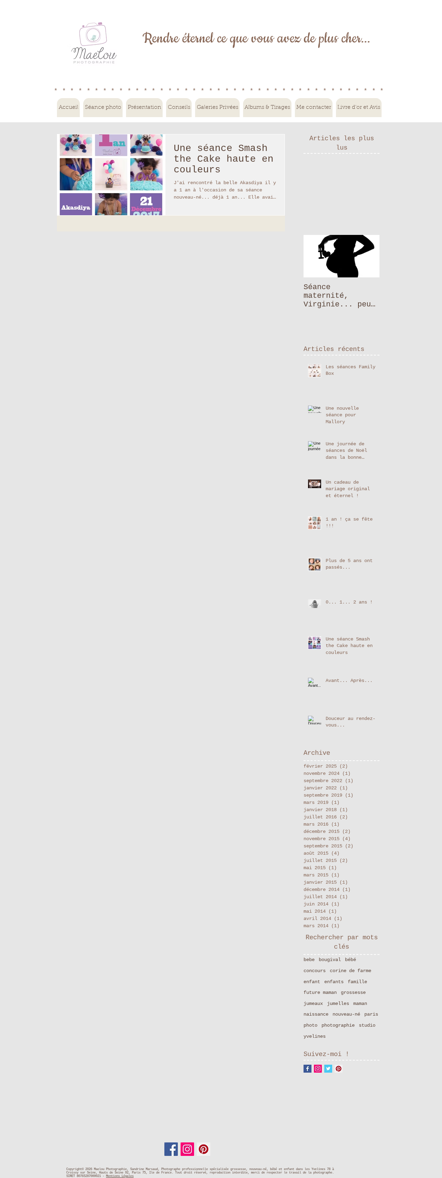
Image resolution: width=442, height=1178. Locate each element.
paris (371, 1014)
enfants (334, 982)
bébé (350, 959)
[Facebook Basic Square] (307, 1069)
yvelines (315, 1036)
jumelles (338, 1003)
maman (360, 1003)
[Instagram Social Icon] (318, 1069)
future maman (320, 992)
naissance (316, 1014)
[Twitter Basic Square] (328, 1069)
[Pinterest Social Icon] (339, 1069)
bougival (330, 959)
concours (315, 970)
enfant (312, 982)
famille (357, 982)
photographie (338, 1025)
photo (310, 1025)
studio (367, 1025)
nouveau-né (346, 1014)
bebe (309, 959)
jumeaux (313, 1003)
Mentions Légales (120, 1176)
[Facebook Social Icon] (171, 1149)
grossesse (353, 992)
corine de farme (350, 970)
